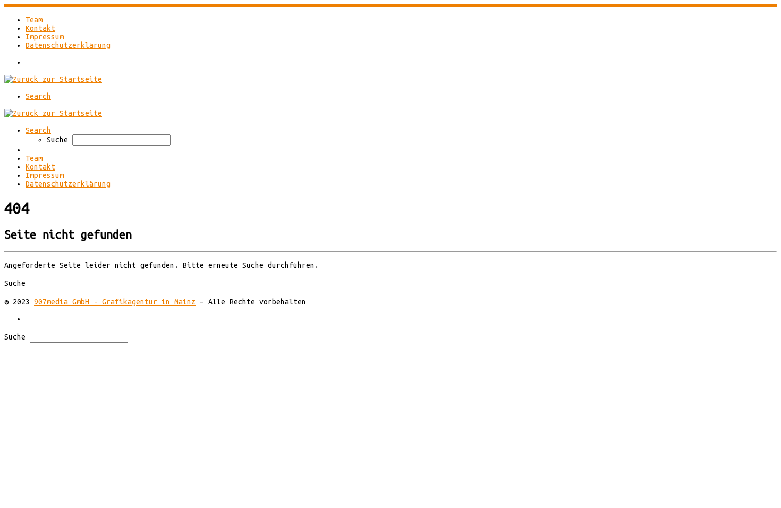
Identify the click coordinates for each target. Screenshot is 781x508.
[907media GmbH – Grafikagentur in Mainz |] (53, 79)
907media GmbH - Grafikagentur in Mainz (115, 302)
